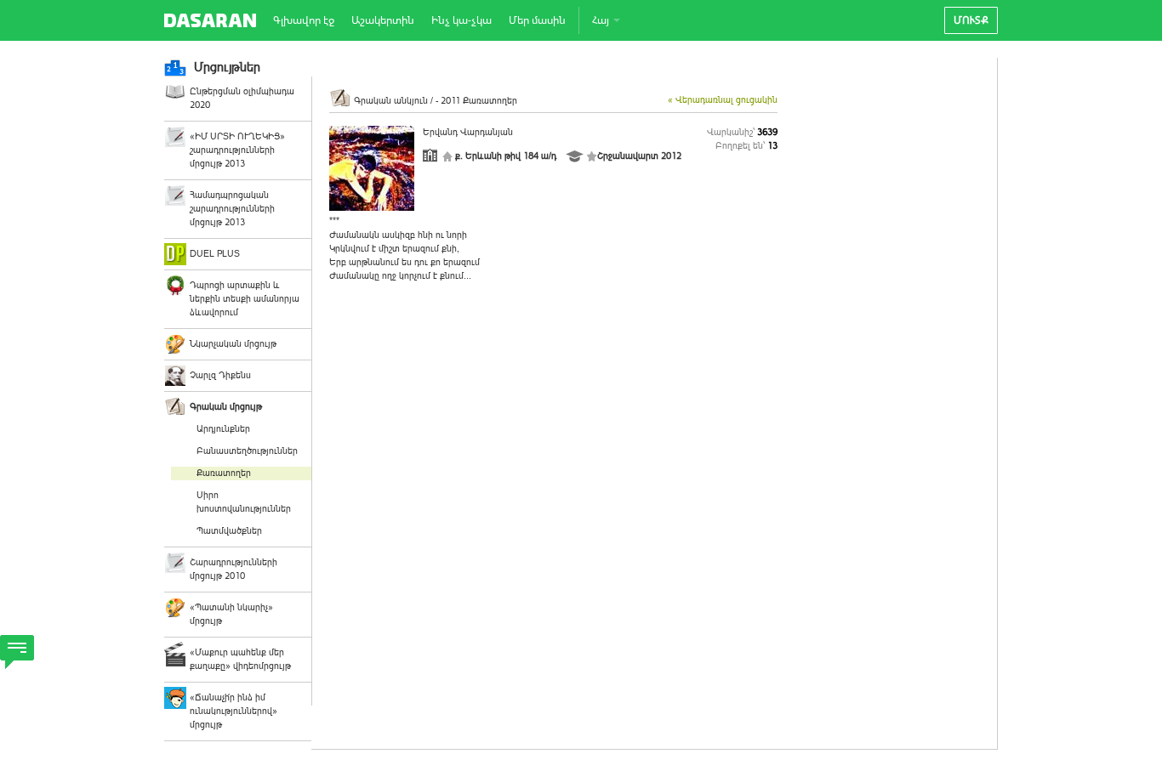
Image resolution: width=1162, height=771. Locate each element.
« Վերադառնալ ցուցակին (723, 99)
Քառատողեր (224, 473)
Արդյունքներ (223, 428)
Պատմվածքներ (229, 530)
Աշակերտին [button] (382, 20)
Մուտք (971, 20)
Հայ (602, 20)
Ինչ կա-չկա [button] (461, 20)
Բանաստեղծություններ (247, 450)
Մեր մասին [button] (537, 20)
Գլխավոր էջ (303, 20)
